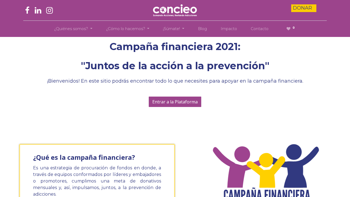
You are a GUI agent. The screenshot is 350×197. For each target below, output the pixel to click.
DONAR (303, 8)
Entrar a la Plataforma (175, 102)
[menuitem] (202, 29)
